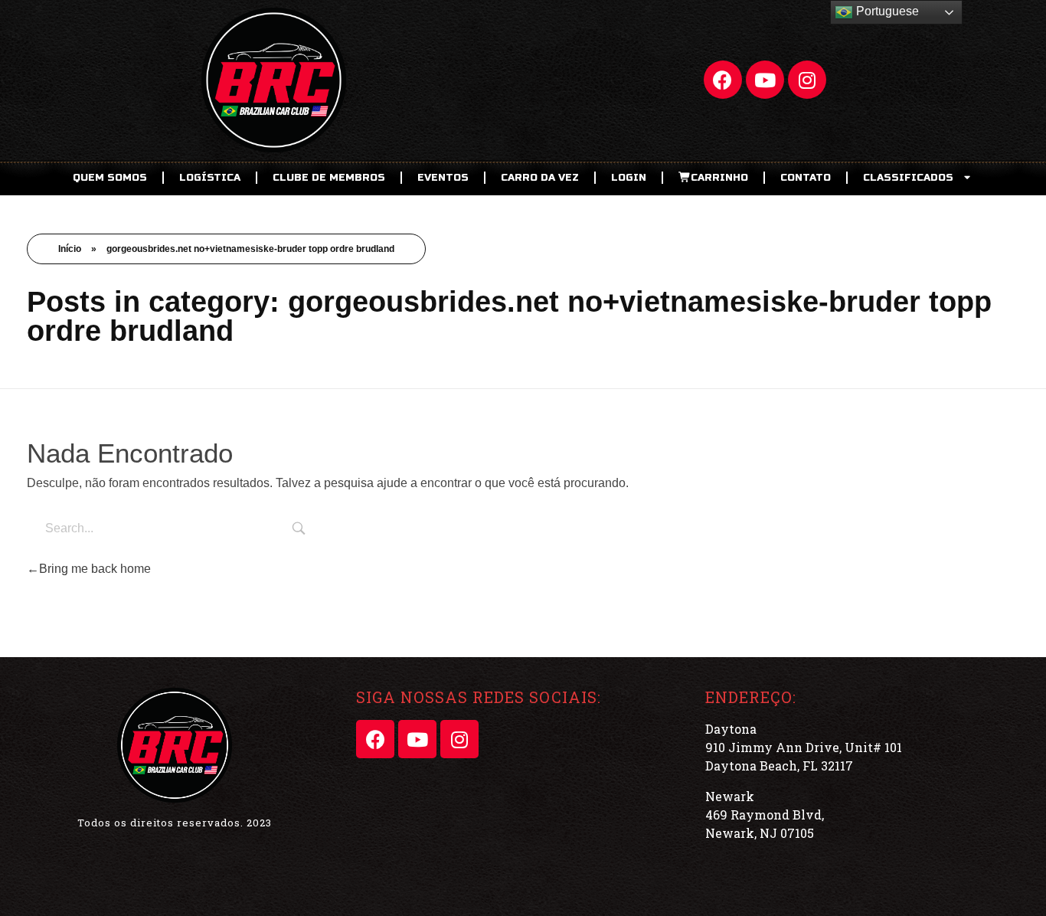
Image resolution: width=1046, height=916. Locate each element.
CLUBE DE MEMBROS (329, 178)
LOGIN (628, 178)
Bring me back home (95, 568)
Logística (209, 178)
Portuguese (886, 11)
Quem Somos (110, 178)
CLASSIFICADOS (908, 178)
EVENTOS (443, 178)
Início (69, 249)
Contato (805, 178)
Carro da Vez (540, 178)
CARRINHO (719, 178)
